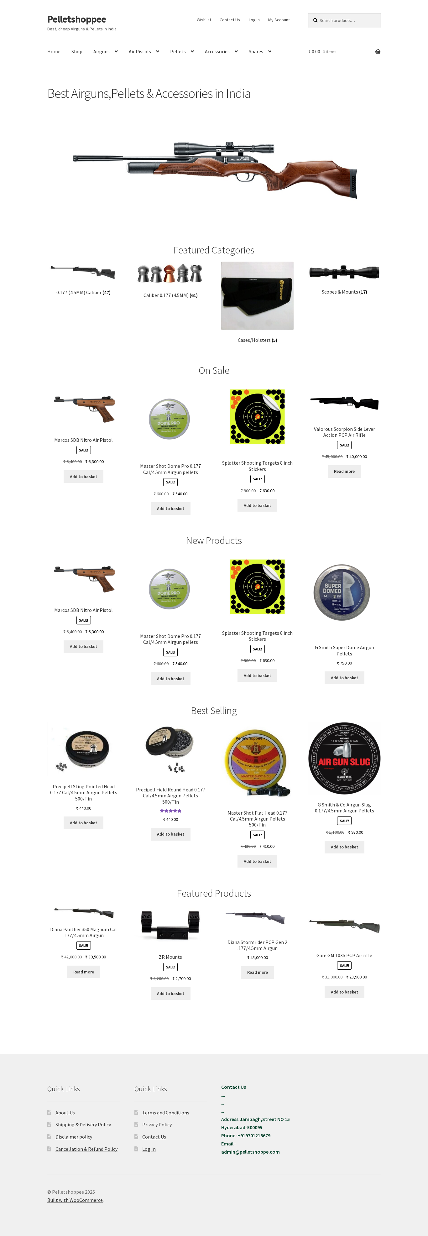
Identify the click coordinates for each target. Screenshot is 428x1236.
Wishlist (204, 20)
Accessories (217, 51)
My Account (279, 20)
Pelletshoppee (76, 19)
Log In (254, 20)
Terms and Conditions (165, 1112)
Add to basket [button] (83, 476)
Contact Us (230, 20)
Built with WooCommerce (75, 1200)
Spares (256, 51)
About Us (65, 1112)
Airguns (101, 51)
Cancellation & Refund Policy (86, 1149)
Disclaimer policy (73, 1137)
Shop (76, 51)
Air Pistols (140, 51)
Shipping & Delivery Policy (83, 1124)
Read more (344, 471)
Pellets (178, 51)
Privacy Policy (157, 1124)
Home (53, 51)
